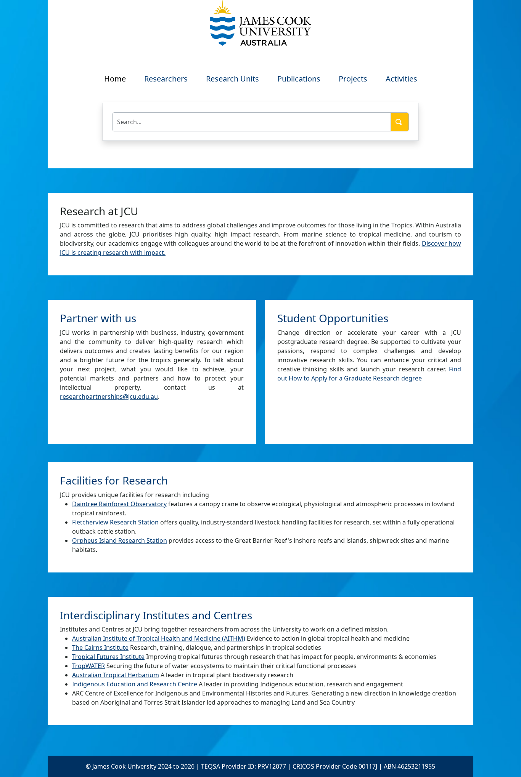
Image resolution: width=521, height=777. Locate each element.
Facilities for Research (114, 480)
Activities (401, 79)
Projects (353, 79)
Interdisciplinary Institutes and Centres (156, 615)
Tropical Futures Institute (108, 656)
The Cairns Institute (100, 647)
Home (115, 79)
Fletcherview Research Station (115, 522)
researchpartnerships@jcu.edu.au (109, 396)
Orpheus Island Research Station (119, 540)
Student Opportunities (332, 318)
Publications (298, 79)
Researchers (166, 79)
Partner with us (98, 318)
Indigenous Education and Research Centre (134, 684)
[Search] (400, 121)
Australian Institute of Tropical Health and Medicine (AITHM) (158, 638)
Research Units (232, 79)
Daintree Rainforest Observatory (119, 504)
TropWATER (88, 666)
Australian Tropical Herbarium (115, 675)
